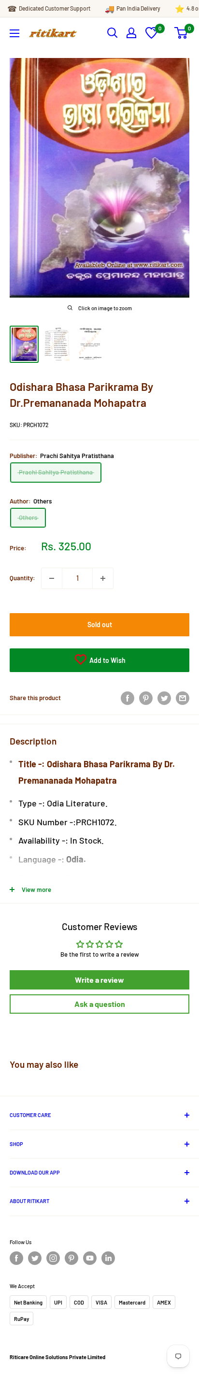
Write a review (99, 979)
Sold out (99, 624)
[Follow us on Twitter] (35, 1258)
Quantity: (22, 578)
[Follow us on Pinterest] (71, 1258)
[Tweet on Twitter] (164, 698)
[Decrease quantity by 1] (52, 578)
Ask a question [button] (99, 1003)
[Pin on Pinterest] (146, 698)
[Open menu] (14, 33)
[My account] (131, 33)
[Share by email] (182, 698)
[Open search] (112, 33)
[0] (151, 36)
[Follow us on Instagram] (53, 1258)
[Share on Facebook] (127, 698)
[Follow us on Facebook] (16, 1258)
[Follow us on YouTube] (90, 1258)
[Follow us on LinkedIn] (108, 1258)
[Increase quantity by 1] (103, 578)
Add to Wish (107, 660)
